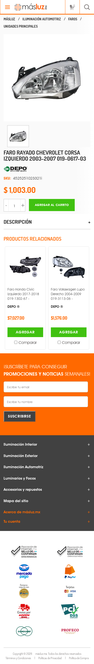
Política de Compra (79, 658)
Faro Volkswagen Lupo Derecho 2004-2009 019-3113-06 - (68, 297)
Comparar (28, 342)
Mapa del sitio (16, 501)
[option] (47, 77)
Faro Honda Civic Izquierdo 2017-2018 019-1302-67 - (23, 297)
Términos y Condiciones (18, 658)
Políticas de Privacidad (50, 658)
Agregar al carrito (52, 205)
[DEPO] (47, 169)
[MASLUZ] (9, 19)
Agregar (25, 332)
